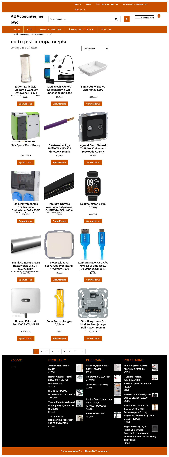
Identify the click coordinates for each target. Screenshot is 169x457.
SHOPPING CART (147, 18)
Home (13, 34)
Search (116, 19)
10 (75, 351)
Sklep (78, 5)
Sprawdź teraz (25, 104)
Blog (88, 5)
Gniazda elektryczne (107, 5)
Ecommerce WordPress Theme (76, 451)
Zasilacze (80, 10)
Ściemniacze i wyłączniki (135, 5)
